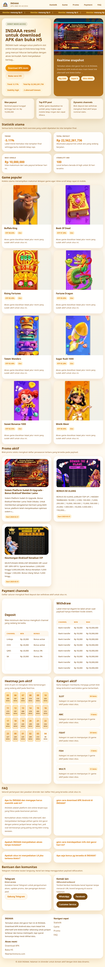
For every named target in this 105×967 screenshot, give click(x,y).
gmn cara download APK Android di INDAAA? (74, 801)
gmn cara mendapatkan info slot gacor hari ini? (76, 843)
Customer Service (67, 904)
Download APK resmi (18, 68)
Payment (88, 4)
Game (65, 4)
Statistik (53, 4)
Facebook (80, 896)
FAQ (99, 4)
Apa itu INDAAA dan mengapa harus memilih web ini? (23, 801)
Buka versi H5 (15, 76)
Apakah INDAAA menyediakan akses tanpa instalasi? (23, 843)
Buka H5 (9, 949)
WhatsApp (64, 896)
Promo (76, 4)
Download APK (12, 945)
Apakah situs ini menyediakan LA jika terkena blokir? (24, 857)
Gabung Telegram (16, 896)
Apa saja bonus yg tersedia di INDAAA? (76, 855)
